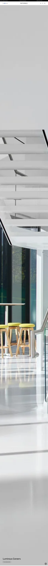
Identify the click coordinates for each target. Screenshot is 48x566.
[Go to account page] (43, 3)
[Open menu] (3, 3)
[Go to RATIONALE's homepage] (24, 3)
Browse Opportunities (7, 561)
